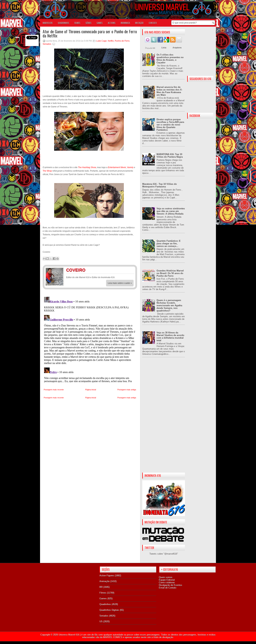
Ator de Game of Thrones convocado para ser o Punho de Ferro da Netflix (90, 33)
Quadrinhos (105, 604)
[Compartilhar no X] (51, 258)
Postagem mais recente (54, 390)
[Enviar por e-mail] (44, 258)
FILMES (77, 23)
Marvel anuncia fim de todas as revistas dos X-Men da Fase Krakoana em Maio (169, 91)
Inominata (125, 23)
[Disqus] (90, 338)
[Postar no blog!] (47, 258)
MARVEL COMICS (112, 637)
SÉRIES (88, 23)
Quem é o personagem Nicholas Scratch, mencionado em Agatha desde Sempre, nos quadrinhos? (169, 305)
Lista (163, 47)
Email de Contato (167, 587)
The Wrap (47, 171)
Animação (104, 581)
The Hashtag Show (87, 167)
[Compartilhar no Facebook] (54, 258)
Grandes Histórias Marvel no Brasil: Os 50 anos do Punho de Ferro (170, 273)
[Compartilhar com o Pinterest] (57, 258)
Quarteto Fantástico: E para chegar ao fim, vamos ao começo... (169, 243)
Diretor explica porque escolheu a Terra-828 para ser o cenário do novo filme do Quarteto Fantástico (170, 124)
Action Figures (106, 575)
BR (101, 587)
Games (103, 598)
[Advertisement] (163, 418)
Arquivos (177, 47)
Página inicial (90, 390)
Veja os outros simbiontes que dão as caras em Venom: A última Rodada (171, 211)
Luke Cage (101, 41)
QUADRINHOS (63, 23)
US (101, 621)
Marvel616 (48, 23)
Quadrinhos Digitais (109, 610)
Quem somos (165, 577)
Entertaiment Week (117, 167)
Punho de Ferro (122, 41)
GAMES (100, 23)
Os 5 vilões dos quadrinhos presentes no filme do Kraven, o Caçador (170, 58)
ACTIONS (111, 23)
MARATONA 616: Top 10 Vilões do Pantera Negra (170, 155)
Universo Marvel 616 (69, 634)
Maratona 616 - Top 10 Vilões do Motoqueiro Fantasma (159, 185)
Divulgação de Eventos (170, 585)
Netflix (111, 41)
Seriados (47, 44)
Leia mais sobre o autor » (120, 283)
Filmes (102, 592)
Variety (130, 167)
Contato (153, 23)
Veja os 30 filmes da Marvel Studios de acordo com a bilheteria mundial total (170, 336)
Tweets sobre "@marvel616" (163, 553)
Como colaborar (167, 582)
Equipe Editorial (167, 580)
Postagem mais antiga (126, 390)
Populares (150, 47)
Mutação (139, 23)
